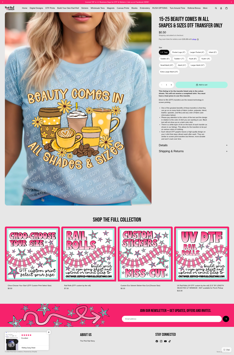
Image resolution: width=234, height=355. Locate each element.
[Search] (216, 8)
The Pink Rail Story (87, 341)
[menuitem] (205, 8)
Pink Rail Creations (16, 352)
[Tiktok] (169, 341)
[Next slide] (112, 254)
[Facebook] (156, 341)
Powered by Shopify (30, 352)
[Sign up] (226, 319)
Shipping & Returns (171, 151)
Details (163, 145)
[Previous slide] (65, 254)
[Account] (221, 8)
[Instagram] (161, 341)
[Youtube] (165, 341)
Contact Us (9, 345)
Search (7, 341)
